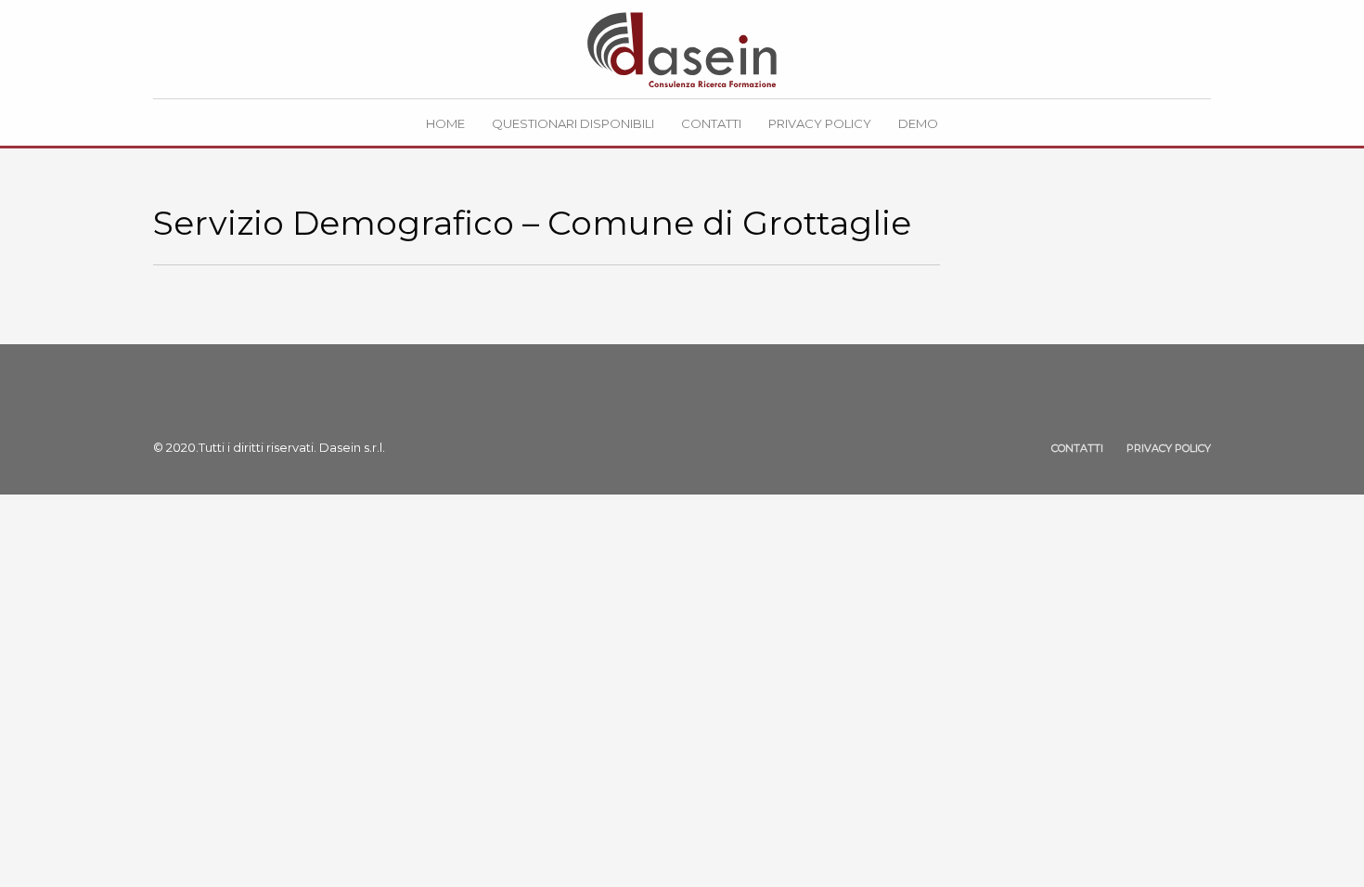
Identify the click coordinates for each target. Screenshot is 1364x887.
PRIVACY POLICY (1168, 448)
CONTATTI (1077, 448)
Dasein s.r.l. (352, 447)
